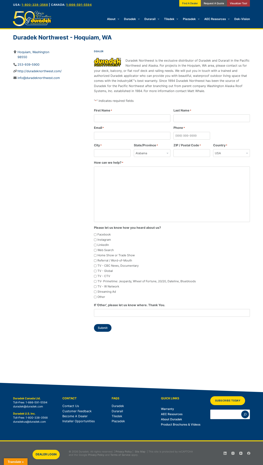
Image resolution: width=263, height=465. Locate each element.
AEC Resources (215, 19)
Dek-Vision (242, 19)
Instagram (104, 239)
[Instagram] (233, 453)
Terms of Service (120, 454)
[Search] (245, 414)
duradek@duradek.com (28, 406)
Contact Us (70, 406)
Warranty (167, 409)
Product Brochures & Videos (180, 424)
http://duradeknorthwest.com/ (40, 71)
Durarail (150, 19)
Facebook (104, 234)
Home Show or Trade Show (116, 255)
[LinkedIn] (225, 453)
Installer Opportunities (78, 421)
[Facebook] (248, 453)
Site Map (140, 451)
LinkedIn (103, 245)
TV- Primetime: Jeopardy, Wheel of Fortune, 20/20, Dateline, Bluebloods (146, 281)
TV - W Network (108, 286)
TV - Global (105, 271)
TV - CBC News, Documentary (118, 265)
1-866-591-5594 (79, 5)
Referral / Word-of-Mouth (114, 260)
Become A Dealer (75, 416)
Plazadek (189, 19)
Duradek (130, 19)
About (111, 19)
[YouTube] (240, 453)
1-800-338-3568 (35, 5)
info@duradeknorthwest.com (39, 78)
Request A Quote (214, 3)
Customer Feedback (77, 411)
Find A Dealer (190, 3)
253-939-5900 (28, 64)
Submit (103, 328)
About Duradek (171, 419)
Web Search (105, 250)
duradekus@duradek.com (29, 421)
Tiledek (169, 19)
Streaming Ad (106, 291)
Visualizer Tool (238, 3)
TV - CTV (103, 276)
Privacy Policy (124, 451)
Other (101, 297)
